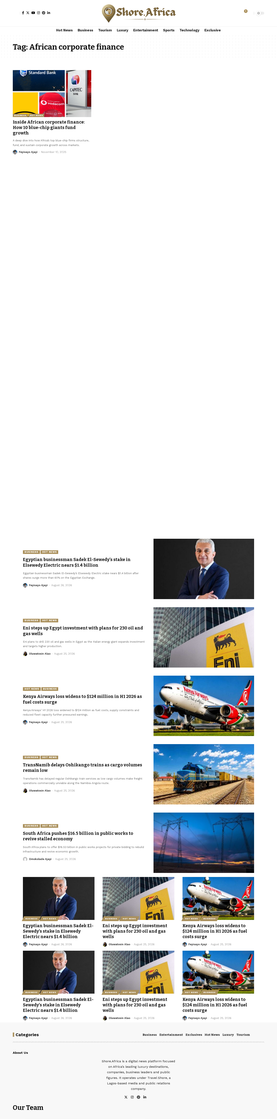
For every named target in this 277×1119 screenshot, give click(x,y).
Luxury (228, 1035)
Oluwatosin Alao (39, 653)
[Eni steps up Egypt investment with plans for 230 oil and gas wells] (204, 637)
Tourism (243, 1035)
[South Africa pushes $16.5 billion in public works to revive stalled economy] (204, 843)
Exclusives (194, 1035)
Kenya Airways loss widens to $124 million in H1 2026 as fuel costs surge (215, 931)
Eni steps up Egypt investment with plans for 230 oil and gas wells (135, 931)
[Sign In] (16, 13)
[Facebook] (23, 12)
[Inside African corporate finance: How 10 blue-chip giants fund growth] (52, 93)
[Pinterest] (43, 12)
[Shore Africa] (138, 13)
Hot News (36, 115)
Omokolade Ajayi (40, 859)
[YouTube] (33, 12)
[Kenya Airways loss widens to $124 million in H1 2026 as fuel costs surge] (204, 706)
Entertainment (171, 1035)
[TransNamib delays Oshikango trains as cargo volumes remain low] (204, 774)
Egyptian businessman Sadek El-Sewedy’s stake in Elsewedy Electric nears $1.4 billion (77, 562)
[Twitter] (27, 12)
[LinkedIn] (48, 12)
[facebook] (149, 1097)
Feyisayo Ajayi (28, 152)
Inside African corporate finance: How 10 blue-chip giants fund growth (49, 127)
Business (20, 115)
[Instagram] (38, 12)
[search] (250, 13)
